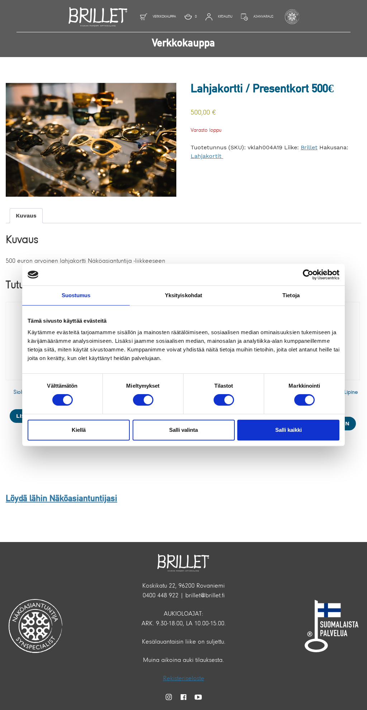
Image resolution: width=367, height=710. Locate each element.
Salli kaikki (288, 430)
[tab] (26, 215)
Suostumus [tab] (76, 295)
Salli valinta (183, 430)
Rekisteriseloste (183, 679)
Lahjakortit (207, 156)
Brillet (309, 147)
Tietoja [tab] (291, 295)
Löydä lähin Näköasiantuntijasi (61, 499)
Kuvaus (26, 215)
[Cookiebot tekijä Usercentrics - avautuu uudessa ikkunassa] (308, 274)
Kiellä (79, 430)
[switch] (143, 400)
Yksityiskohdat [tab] (183, 295)
